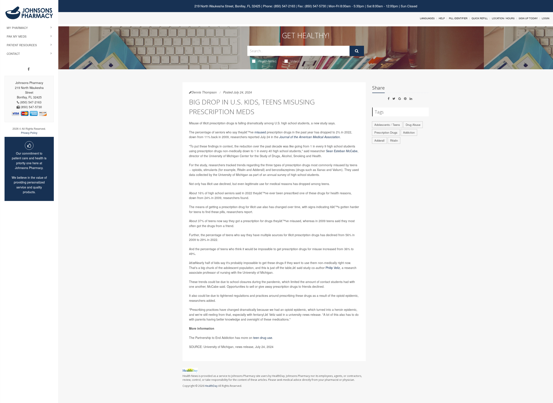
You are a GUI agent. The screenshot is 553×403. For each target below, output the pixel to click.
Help (442, 18)
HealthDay (211, 386)
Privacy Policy (29, 132)
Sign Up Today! (528, 18)
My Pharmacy (17, 28)
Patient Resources (22, 45)
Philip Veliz (333, 268)
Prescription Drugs (385, 132)
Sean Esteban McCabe (342, 151)
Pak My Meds (17, 36)
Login (545, 18)
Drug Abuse (413, 125)
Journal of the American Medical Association (309, 137)
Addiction (409, 132)
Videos (295, 61)
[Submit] (357, 51)
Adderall (379, 140)
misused (260, 132)
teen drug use (262, 337)
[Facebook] (29, 69)
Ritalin (394, 140)
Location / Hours (503, 18)
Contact (13, 54)
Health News (267, 61)
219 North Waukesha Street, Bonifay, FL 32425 (227, 6)
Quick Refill (480, 18)
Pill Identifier (458, 18)
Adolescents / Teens (387, 125)
